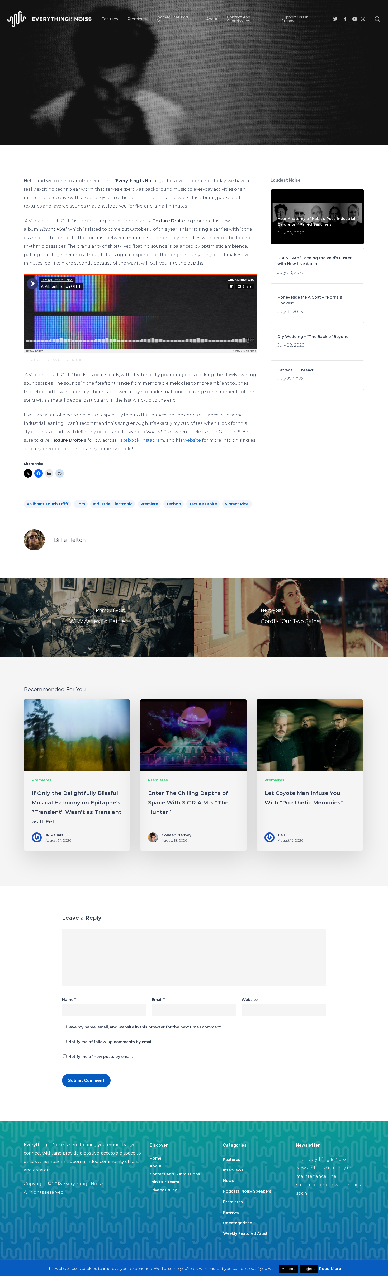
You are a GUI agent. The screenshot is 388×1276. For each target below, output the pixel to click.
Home (155, 1158)
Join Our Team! (164, 1182)
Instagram (152, 440)
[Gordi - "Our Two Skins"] (291, 617)
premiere (149, 504)
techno (173, 504)
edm (80, 504)
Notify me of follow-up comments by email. (110, 1041)
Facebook (128, 440)
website (192, 440)
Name (69, 999)
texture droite (203, 504)
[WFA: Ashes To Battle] (97, 617)
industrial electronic (113, 504)
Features (231, 1159)
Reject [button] (309, 1268)
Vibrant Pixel (237, 504)
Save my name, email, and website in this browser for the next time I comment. (144, 1027)
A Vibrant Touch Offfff (67, 360)
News (228, 1180)
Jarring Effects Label (37, 360)
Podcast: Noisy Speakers (247, 1191)
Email (158, 999)
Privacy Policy (163, 1190)
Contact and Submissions (175, 1174)
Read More (330, 1268)
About (156, 1166)
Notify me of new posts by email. (100, 1056)
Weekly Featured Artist (245, 1233)
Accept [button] (288, 1268)
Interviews (233, 1170)
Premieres (194, 91)
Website (250, 999)
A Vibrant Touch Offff (47, 504)
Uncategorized (237, 1223)
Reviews (231, 1212)
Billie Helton (70, 540)
